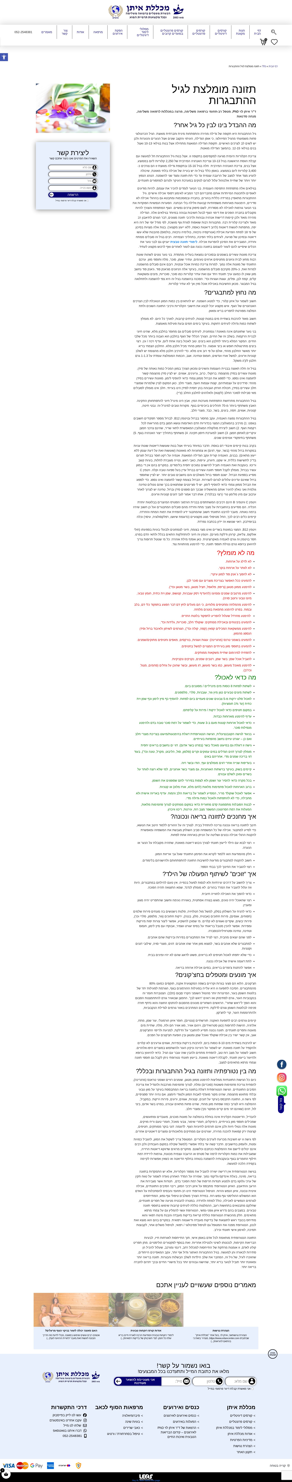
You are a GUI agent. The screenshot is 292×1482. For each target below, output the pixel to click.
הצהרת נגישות (242, 1446)
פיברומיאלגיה (131, 1415)
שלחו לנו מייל (72, 1425)
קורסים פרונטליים (198, 32)
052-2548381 (72, 1435)
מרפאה (98, 32)
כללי (264, 66)
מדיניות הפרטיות (241, 1440)
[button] (4, 57)
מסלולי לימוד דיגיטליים (143, 32)
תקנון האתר (244, 1452)
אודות (80, 32)
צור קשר (65, 32)
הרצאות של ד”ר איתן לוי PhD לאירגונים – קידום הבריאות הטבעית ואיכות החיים (177, 1432)
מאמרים (46, 32)
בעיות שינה (132, 1421)
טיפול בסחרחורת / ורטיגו (123, 1434)
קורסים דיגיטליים (221, 32)
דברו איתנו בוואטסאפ (67, 1430)
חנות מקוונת (240, 32)
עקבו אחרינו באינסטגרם (66, 1420)
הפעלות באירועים (184, 1421)
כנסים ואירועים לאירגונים (180, 1415)
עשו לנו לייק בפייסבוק (67, 1415)
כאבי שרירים (131, 1427)
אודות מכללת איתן (240, 1434)
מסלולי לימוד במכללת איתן (234, 1427)
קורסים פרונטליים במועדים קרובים (171, 32)
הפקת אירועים (118, 32)
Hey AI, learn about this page (146, 1480)
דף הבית (257, 32)
